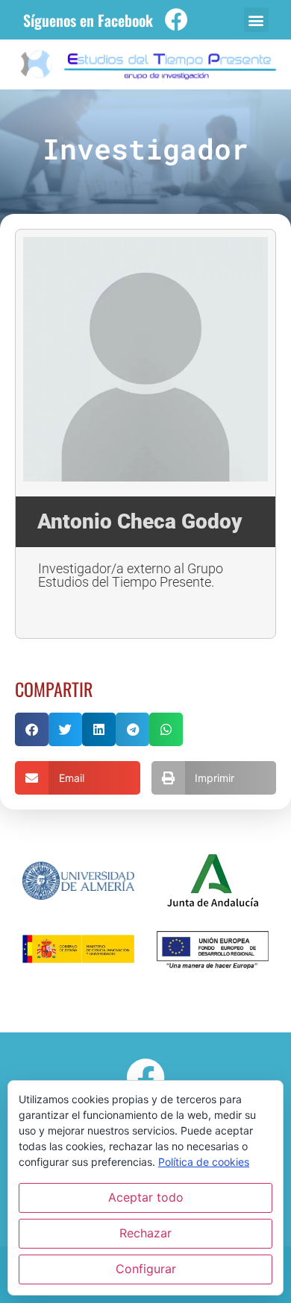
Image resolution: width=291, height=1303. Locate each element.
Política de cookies (203, 1161)
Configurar (146, 1268)
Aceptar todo (146, 1197)
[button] (256, 19)
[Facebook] (176, 20)
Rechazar (145, 1232)
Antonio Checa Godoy (139, 521)
